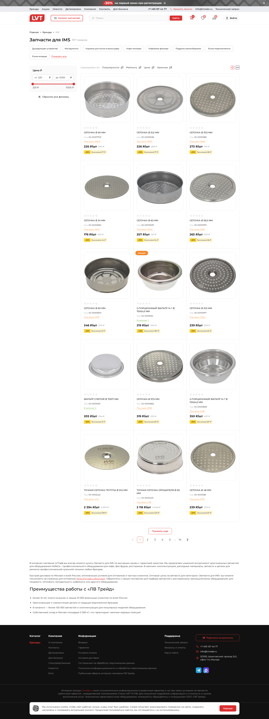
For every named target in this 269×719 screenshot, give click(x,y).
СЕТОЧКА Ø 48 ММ (200, 490)
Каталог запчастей (69, 18)
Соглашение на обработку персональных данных (106, 663)
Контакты (104, 9)
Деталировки (73, 9)
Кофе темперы (133, 48)
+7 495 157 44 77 (157, 9)
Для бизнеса (120, 9)
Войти (233, 18)
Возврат (83, 642)
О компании (55, 642)
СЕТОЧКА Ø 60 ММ (94, 132)
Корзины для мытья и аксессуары (102, 48)
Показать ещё (160, 531)
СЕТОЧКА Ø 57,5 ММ (201, 132)
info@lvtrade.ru (203, 9)
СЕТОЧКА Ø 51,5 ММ (148, 132)
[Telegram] (198, 670)
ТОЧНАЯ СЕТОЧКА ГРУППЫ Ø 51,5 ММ (105, 490)
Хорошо (228, 708)
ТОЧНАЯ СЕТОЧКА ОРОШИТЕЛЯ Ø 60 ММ (158, 492)
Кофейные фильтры (158, 48)
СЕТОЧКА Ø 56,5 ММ (201, 220)
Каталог (35, 636)
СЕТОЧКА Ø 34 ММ (94, 220)
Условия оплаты (87, 652)
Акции (46, 9)
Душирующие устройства (45, 48)
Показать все (59, 56)
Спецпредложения (59, 663)
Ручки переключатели (219, 48)
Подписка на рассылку (219, 637)
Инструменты (71, 48)
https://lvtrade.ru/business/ (90, 578)
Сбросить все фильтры (55, 96)
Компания (90, 9)
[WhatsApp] (206, 670)
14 (180, 539)
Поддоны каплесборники (188, 48)
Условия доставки (88, 657)
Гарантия (83, 647)
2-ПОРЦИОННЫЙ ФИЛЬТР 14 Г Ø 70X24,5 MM (156, 310)
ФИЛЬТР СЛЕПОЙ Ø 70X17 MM (101, 399)
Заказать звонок (182, 9)
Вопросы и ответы (175, 647)
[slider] (32, 84)
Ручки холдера (39, 56)
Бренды (34, 9)
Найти (175, 18)
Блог (51, 673)
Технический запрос (227, 9)
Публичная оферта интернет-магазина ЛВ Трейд (106, 673)
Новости (57, 9)
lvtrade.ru (87, 690)
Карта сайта (171, 652)
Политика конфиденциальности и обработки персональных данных (117, 668)
